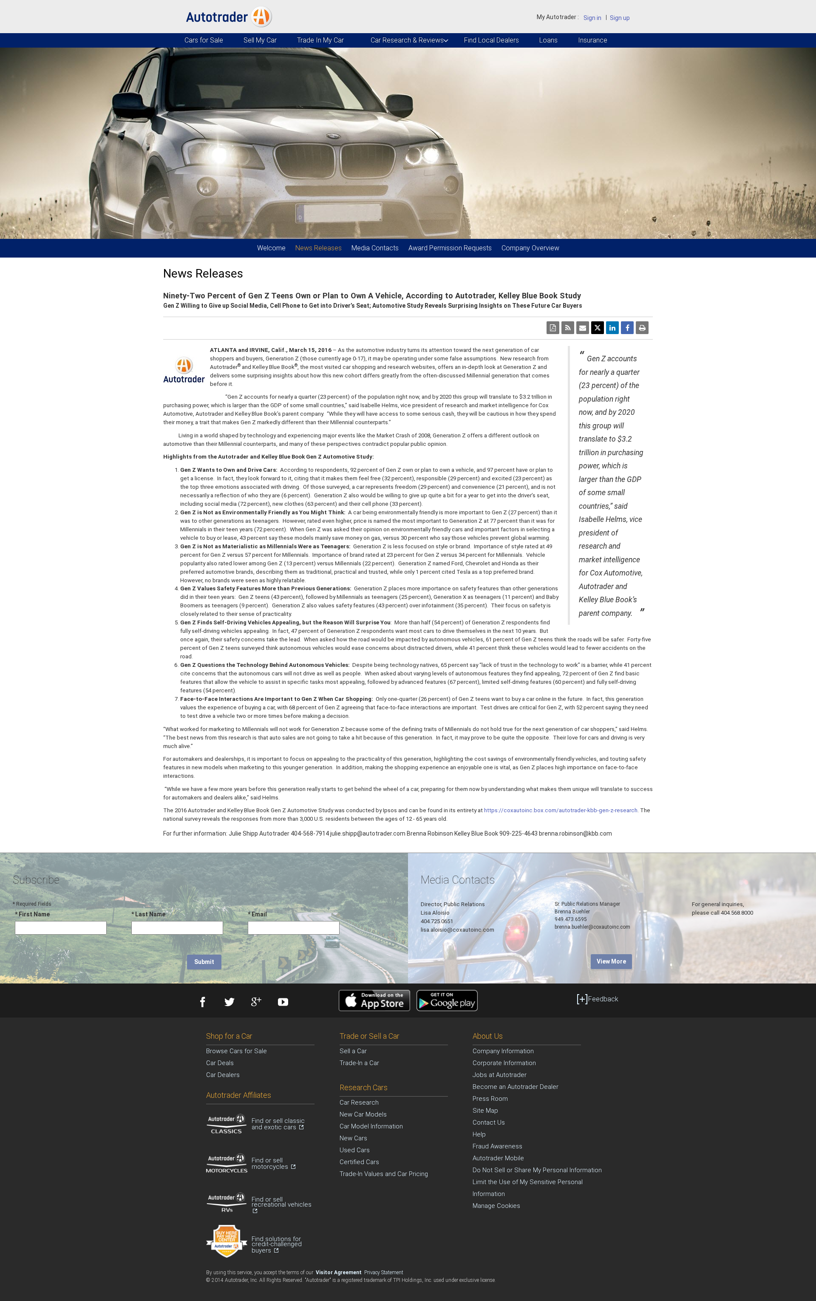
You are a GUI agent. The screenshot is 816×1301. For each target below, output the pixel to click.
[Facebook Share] (627, 327)
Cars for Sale (203, 40)
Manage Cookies (496, 1206)
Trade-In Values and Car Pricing (384, 1174)
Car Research (359, 1102)
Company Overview (530, 248)
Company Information (503, 1051)
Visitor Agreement (339, 1272)
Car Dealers (223, 1075)
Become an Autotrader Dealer (515, 1087)
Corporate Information (504, 1063)
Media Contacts (375, 248)
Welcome (271, 248)
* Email (257, 914)
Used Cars (355, 1150)
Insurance (592, 40)
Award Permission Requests (450, 248)
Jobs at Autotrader (500, 1075)
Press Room (490, 1099)
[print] (642, 327)
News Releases (318, 248)
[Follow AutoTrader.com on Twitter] (228, 1003)
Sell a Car (353, 1051)
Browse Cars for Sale (236, 1051)
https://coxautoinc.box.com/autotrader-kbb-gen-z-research (561, 810)
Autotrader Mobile (498, 1158)
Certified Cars (359, 1162)
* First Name (32, 914)
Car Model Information (371, 1126)
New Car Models (363, 1114)
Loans (548, 40)
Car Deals (220, 1063)
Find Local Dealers (490, 40)
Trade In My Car (320, 40)
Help (479, 1134)
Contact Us (489, 1122)
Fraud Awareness (497, 1146)
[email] (582, 327)
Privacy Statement (383, 1272)
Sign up (620, 17)
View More (611, 961)
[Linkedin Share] (612, 327)
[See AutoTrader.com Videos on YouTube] (282, 1003)
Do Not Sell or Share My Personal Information (537, 1170)
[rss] (567, 327)
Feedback (603, 999)
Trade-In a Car (359, 1063)
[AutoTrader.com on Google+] (255, 1003)
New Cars (353, 1138)
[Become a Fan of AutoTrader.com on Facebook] (202, 1003)
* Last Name (148, 914)
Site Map (485, 1110)
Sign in (592, 17)
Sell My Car (260, 40)
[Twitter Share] (597, 327)
